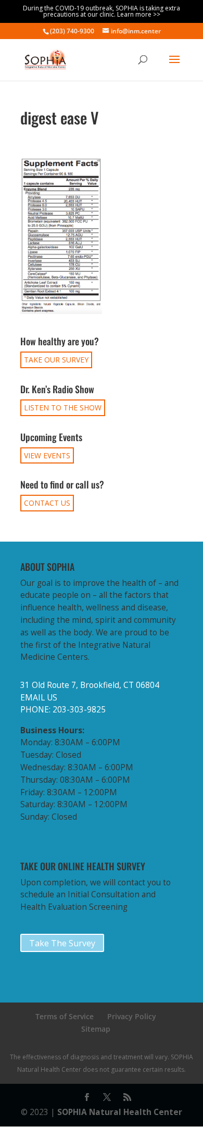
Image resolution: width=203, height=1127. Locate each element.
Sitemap (95, 1029)
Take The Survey (62, 943)
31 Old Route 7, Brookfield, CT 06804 (89, 685)
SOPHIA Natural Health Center (119, 1112)
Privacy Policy (131, 1016)
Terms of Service (64, 1016)
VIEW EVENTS (47, 455)
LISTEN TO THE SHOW (63, 407)
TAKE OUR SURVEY (56, 360)
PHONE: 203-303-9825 (63, 709)
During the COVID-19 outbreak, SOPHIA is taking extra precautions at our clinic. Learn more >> (101, 11)
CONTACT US (47, 503)
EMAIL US (38, 697)
